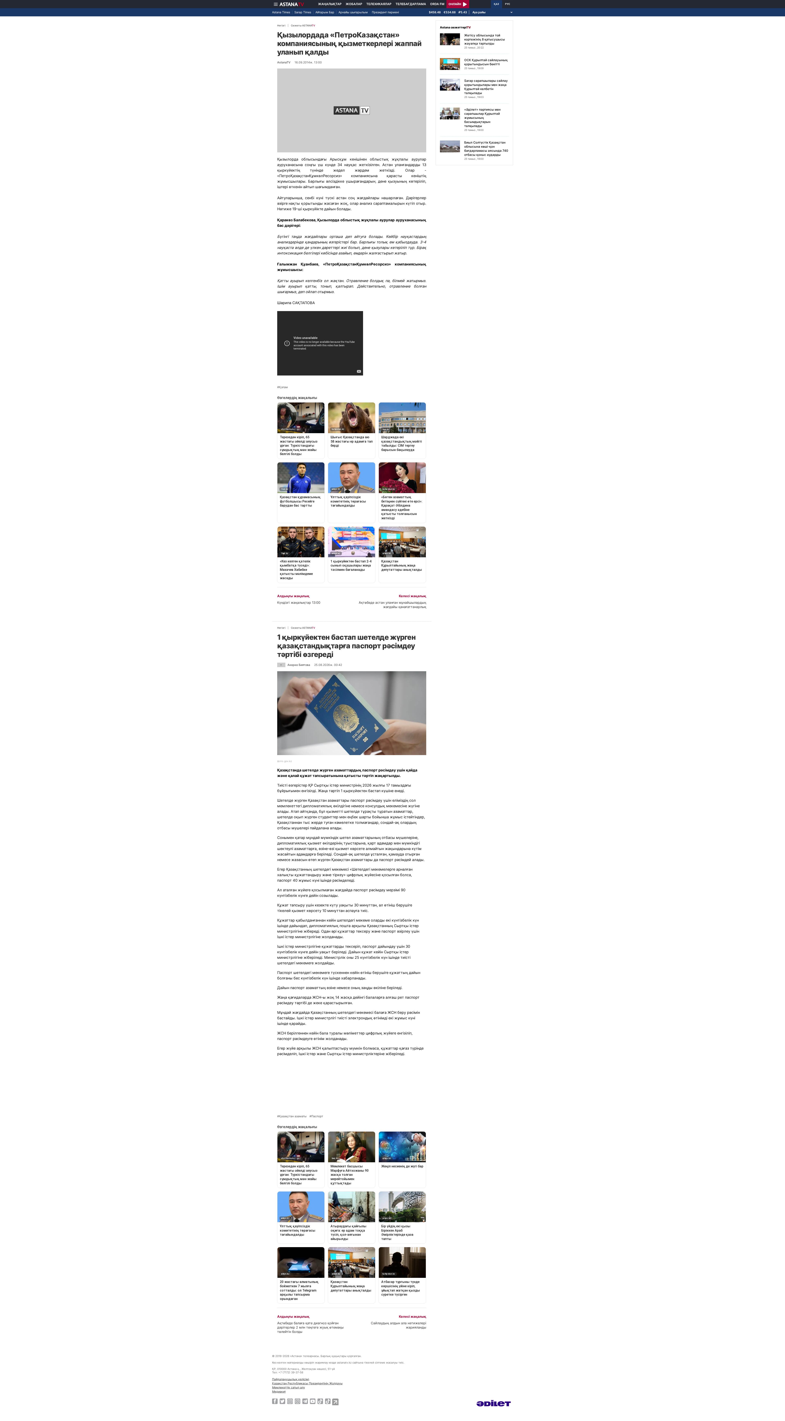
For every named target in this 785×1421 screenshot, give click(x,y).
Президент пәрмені (385, 12)
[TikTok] (320, 1401)
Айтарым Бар (324, 12)
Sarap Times (302, 12)
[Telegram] (305, 1401)
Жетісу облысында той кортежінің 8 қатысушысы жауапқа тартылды (484, 39)
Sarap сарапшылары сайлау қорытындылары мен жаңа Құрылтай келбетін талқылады (486, 87)
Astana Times (281, 12)
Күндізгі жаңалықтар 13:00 (298, 602)
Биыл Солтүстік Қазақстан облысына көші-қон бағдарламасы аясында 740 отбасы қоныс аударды (486, 149)
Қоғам (283, 387)
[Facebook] (275, 1401)
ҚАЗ (496, 4)
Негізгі (281, 25)
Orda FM (437, 4)
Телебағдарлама (411, 4)
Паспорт (317, 1116)
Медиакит (279, 1391)
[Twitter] (282, 1401)
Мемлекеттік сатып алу (288, 1387)
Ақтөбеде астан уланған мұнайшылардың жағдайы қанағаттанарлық (392, 604)
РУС (507, 4)
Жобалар (354, 4)
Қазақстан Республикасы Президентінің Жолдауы (307, 1383)
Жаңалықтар (330, 4)
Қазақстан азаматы (293, 1116)
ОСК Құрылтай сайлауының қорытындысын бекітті (486, 62)
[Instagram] (290, 1401)
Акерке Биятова (298, 665)
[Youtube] (313, 1401)
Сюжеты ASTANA (303, 25)
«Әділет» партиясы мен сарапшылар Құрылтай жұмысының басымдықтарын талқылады (482, 118)
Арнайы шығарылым (353, 12)
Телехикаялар (378, 4)
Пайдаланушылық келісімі (290, 1379)
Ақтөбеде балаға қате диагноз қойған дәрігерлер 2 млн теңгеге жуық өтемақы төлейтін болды (310, 1327)
